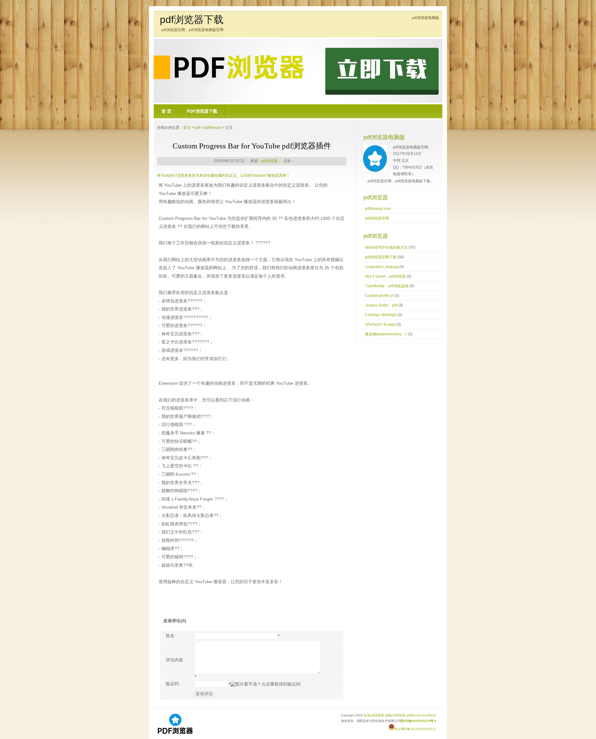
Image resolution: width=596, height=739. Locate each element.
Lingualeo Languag (381, 267)
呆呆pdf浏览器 (374, 715)
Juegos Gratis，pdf (381, 305)
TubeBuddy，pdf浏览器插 (387, 286)
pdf (197, 127)
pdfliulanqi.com (378, 208)
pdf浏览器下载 (192, 19)
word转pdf (429, 715)
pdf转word (212, 127)
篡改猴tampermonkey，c (386, 334)
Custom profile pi (379, 295)
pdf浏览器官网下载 (380, 257)
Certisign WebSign (381, 315)
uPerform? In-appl (380, 324)
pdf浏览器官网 (377, 218)
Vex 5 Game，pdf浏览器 (385, 276)
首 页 (166, 111)
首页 (187, 127)
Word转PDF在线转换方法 (386, 247)
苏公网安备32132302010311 (415, 729)
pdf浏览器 (269, 161)
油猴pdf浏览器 (395, 715)
